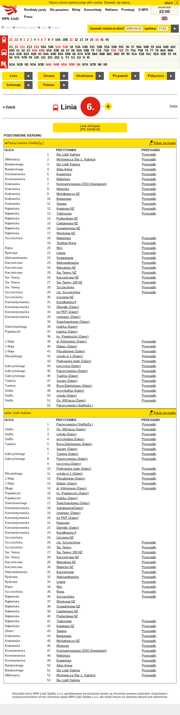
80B (170, 50)
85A (60, 54)
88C (109, 54)
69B (86, 50)
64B (42, 50)
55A (106, 47)
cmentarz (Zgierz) (68, 317)
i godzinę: (150, 28)
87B (87, 54)
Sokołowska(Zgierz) (69, 508)
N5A (64, 64)
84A (46, 54)
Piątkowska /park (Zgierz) (73, 361)
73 (126, 50)
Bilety (76, 9)
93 (169, 54)
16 (96, 39)
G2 (79, 57)
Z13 (29, 47)
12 (76, 39)
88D (116, 54)
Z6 (16, 47)
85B (68, 54)
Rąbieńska (63, 238)
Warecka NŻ (64, 567)
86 (74, 54)
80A (163, 50)
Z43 (36, 47)
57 (132, 47)
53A (77, 47)
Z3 (11, 47)
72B (120, 50)
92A (156, 54)
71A (98, 50)
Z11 (22, 47)
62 (23, 50)
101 (43, 57)
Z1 (11, 39)
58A (139, 47)
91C (148, 54)
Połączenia (156, 76)
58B (146, 47)
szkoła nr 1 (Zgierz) (69, 356)
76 (146, 50)
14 (86, 39)
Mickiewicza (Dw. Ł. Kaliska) (75, 159)
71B (106, 50)
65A (49, 50)
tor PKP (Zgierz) (67, 312)
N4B (56, 64)
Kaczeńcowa (65, 572)
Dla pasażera (59, 9)
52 (71, 47)
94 (174, 54)
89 (122, 54)
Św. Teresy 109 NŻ (69, 282)
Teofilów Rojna (66, 243)
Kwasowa (62, 523)
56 (127, 47)
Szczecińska (65, 287)
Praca (28, 17)
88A (95, 54)
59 (152, 47)
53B (85, 47)
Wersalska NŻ (66, 267)
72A (113, 50)
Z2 (16, 39)
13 (81, 39)
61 (18, 50)
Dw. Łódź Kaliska (68, 154)
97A (17, 57)
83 (39, 54)
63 (28, 50)
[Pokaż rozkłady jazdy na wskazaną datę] (175, 29)
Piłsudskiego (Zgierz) (70, 351)
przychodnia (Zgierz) (70, 390)
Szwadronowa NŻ (68, 228)
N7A (85, 64)
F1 (67, 57)
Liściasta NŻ (65, 297)
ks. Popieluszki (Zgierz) (72, 336)
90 (128, 54)
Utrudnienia (84, 76)
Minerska (62, 189)
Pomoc (174, 105)
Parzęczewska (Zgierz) (72, 371)
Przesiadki (149, 154)
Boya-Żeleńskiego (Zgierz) (74, 385)
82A (26, 54)
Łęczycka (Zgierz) (68, 366)
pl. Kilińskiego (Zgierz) (71, 341)
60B (166, 47)
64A (34, 50)
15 (91, 39)
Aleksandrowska (67, 262)
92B (163, 54)
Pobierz (49, 85)
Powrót (10, 107)
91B (141, 54)
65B (56, 50)
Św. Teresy (63, 547)
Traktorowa (63, 213)
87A (80, 54)
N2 (26, 64)
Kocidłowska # (66, 302)
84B (53, 54)
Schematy (13, 85)
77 (151, 50)
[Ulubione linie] (107, 106)
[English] (164, 19)
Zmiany (49, 76)
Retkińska (63, 179)
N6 (78, 64)
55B (114, 47)
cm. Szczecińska (68, 292)
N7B (93, 64)
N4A (49, 64)
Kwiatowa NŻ (65, 208)
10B (65, 39)
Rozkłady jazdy (26, 27)
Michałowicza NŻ (68, 194)
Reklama (111, 9)
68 (73, 50)
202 (56, 57)
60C (173, 47)
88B (102, 54)
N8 (99, 64)
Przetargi (128, 9)
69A (79, 50)
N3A (33, 64)
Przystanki (120, 76)
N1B (20, 64)
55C (121, 47)
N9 (105, 64)
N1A (12, 64)
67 (67, 50)
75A (133, 50)
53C (92, 47)
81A (12, 54)
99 (30, 57)
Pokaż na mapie (165, 143)
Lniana (60, 253)
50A (43, 47)
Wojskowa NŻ (65, 233)
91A (134, 54)
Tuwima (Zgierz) (67, 376)
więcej (169, 2)
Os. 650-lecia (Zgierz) (71, 400)
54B (99, 47)
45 (107, 39)
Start (8, 27)
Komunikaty (92, 9)
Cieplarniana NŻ (67, 223)
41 (102, 39)
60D (12, 50)
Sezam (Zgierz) (66, 381)
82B (33, 54)
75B (140, 50)
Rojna (60, 591)
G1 (73, 57)
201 (50, 57)
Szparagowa (64, 258)
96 (10, 57)
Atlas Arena (64, 169)
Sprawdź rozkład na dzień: (107, 28)
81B (19, 54)
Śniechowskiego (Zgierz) (73, 322)
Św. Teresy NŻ (66, 272)
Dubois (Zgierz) (66, 346)
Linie (44, 27)
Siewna (61, 203)
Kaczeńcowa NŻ (67, 277)
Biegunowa (63, 199)
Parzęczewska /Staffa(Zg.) (74, 405)
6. (62, 57)
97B (24, 57)
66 (62, 50)
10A (57, 39)
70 (92, 50)
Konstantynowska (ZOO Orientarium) (81, 184)
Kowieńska (63, 174)
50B (50, 47)
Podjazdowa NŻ (67, 218)
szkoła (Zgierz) (66, 395)
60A (158, 47)
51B (65, 47)
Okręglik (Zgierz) (67, 307)
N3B (41, 64)
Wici (59, 248)
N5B (72, 64)
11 (71, 39)
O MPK (143, 9)
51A (58, 47)
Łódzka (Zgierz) (67, 326)
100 (36, 57)
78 (156, 50)
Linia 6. (56, 27)
